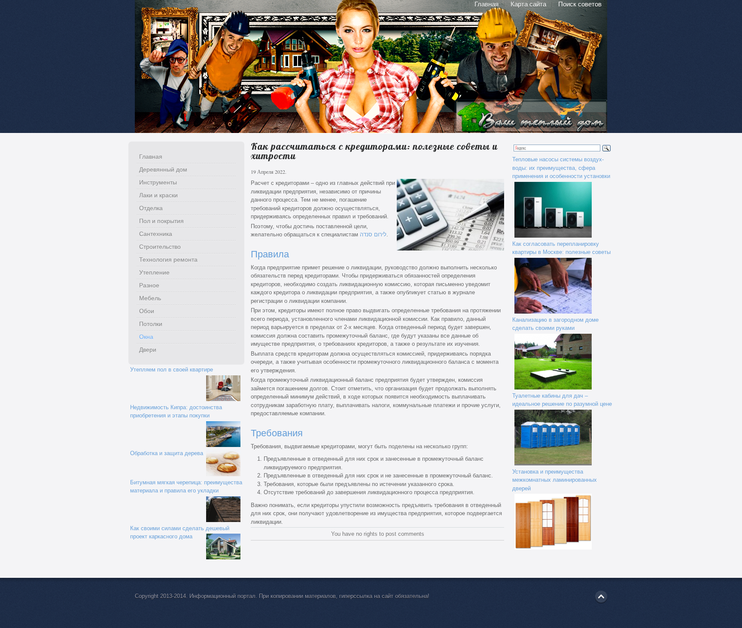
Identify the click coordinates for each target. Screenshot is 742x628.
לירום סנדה (373, 234)
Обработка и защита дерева (166, 453)
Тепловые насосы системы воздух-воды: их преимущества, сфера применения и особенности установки (561, 167)
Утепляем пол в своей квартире (171, 369)
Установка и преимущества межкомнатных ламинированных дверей (554, 480)
